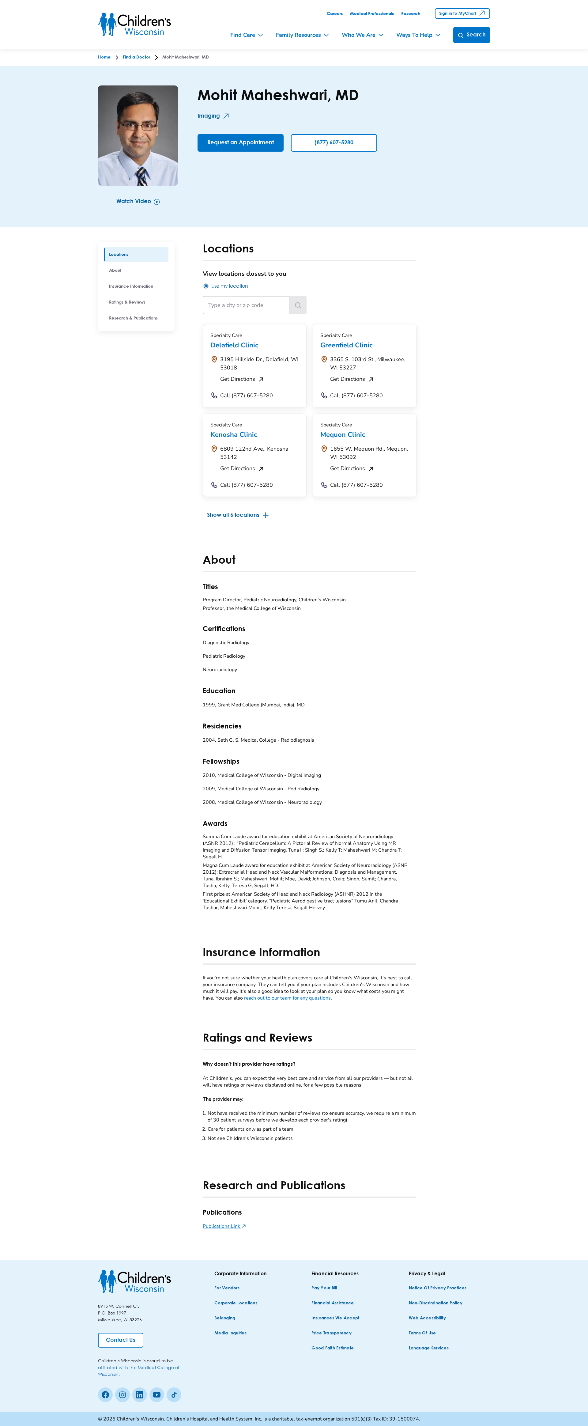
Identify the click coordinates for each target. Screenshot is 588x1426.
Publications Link (224, 1226)
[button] (3, 3)
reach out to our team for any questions (287, 998)
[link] (335, 14)
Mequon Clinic (342, 434)
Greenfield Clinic (346, 345)
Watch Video (133, 201)
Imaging (209, 116)
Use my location (229, 285)
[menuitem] (136, 254)
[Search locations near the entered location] (298, 305)
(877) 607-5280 (334, 143)
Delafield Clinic (234, 345)
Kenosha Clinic (233, 434)
